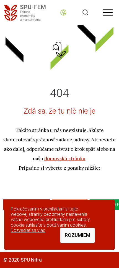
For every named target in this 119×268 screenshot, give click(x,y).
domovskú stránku (65, 158)
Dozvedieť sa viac (28, 230)
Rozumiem (77, 235)
